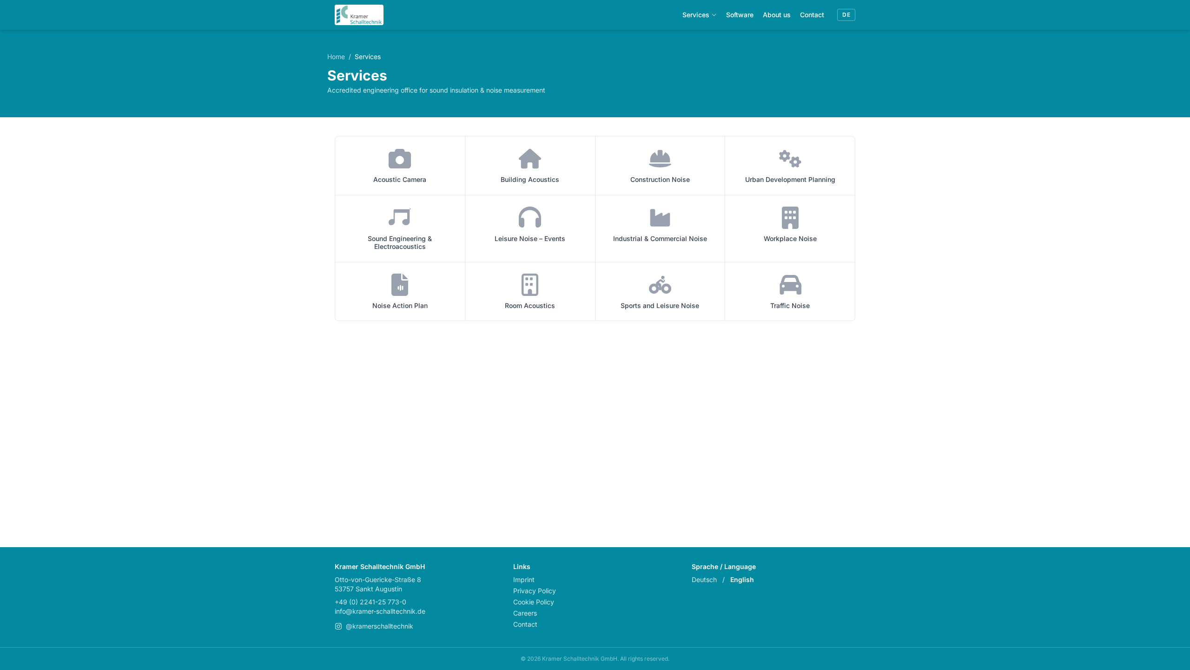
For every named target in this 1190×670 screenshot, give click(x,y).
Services (695, 15)
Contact (812, 15)
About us (777, 15)
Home (336, 56)
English (742, 579)
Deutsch (704, 579)
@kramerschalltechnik (379, 626)
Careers (525, 613)
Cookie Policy (533, 602)
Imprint (524, 579)
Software (740, 15)
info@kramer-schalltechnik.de (380, 611)
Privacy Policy (534, 591)
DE (846, 14)
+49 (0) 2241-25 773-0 (370, 602)
